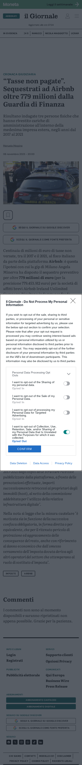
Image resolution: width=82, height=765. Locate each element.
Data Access (41, 463)
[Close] (74, 302)
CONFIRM (24, 449)
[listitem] (41, 374)
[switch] (66, 383)
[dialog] (41, 382)
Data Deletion (18, 463)
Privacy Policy (63, 463)
